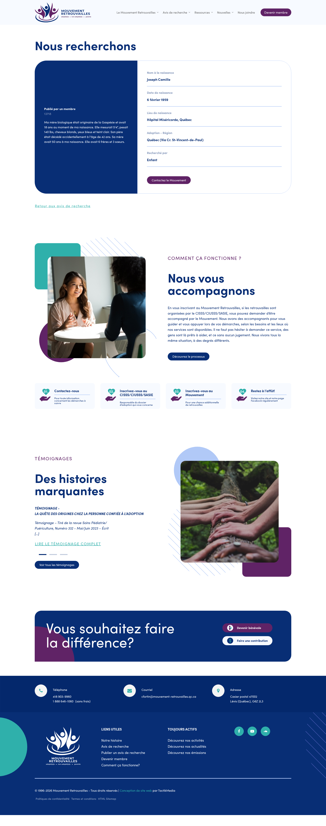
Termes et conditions (83, 799)
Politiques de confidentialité (52, 799)
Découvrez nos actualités (187, 746)
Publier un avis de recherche (123, 752)
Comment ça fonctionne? (120, 765)
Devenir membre (114, 758)
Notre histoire (111, 740)
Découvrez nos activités (186, 740)
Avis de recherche (175, 12)
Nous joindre (246, 12)
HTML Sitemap (107, 799)
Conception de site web (136, 790)
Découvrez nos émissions (187, 752)
